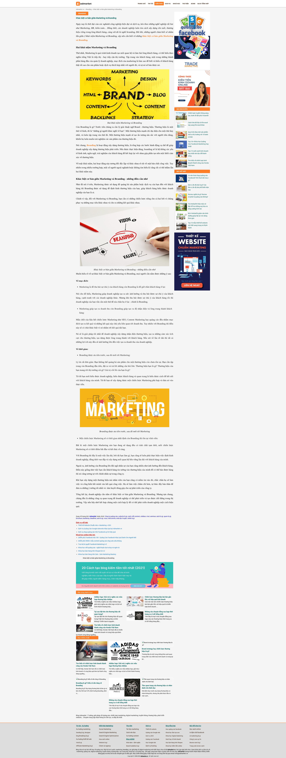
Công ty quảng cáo (111, 516)
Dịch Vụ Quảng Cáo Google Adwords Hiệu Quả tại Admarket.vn (100, 529)
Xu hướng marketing (83, 729)
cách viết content (134, 516)
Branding (88, 9)
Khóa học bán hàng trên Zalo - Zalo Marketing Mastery (97, 554)
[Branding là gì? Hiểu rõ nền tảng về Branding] (91, 679)
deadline (93, 518)
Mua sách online (104, 739)
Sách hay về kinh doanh (173, 739)
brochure (79, 518)
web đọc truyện (121, 518)
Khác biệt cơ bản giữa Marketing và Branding (107, 9)
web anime (112, 518)
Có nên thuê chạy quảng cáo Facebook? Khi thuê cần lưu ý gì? (198, 177)
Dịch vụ (168, 4)
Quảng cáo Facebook (152, 739)
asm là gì (100, 518)
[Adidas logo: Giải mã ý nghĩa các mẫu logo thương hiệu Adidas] (84, 608)
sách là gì (159, 516)
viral (147, 516)
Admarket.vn (80, 9)
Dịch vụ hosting (151, 746)
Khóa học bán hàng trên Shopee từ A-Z (91, 551)
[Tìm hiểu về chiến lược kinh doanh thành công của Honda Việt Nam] (84, 631)
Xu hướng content (132, 736)
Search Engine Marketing (108, 732)
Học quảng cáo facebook (173, 729)
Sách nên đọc (131, 732)
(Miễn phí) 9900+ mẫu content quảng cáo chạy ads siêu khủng (100, 541)
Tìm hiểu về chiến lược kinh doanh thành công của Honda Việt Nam (198, 162)
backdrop (86, 518)
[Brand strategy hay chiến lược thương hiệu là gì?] (157, 645)
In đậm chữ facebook (197, 732)
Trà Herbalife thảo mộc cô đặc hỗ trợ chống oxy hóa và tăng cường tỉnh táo (198, 206)
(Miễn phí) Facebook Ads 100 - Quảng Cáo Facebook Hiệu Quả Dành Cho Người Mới (107, 538)
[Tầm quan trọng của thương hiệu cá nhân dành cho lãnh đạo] (157, 682)
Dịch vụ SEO (150, 736)
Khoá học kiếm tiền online (174, 746)
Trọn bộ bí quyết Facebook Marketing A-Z (92, 544)
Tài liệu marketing (132, 729)
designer (87, 732)
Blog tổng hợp (203, 4)
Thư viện (185, 4)
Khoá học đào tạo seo (173, 732)
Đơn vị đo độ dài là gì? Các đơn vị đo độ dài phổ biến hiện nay (198, 187)
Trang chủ (142, 4)
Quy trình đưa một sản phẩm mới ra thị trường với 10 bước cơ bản (198, 134)
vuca (105, 518)
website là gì (122, 516)
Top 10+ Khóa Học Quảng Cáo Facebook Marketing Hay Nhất (198, 143)
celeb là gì (131, 518)
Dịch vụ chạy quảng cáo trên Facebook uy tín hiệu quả (97, 532)
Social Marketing (105, 729)
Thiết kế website (151, 729)
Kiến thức (159, 4)
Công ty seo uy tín (195, 739)
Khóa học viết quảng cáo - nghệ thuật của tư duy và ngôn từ (98, 548)
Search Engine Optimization (109, 736)
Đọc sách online (195, 729)
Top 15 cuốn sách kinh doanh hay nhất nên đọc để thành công (198, 153)
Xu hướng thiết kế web (83, 739)
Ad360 (193, 4)
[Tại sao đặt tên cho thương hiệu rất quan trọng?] (84, 622)
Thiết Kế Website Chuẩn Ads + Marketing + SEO (94, 525)
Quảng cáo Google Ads (153, 732)
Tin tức (150, 4)
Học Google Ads (151, 742)
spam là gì (167, 516)
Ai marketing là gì (195, 736)
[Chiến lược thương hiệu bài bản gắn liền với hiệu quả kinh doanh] (135, 606)
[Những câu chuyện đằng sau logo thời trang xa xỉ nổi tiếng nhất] (135, 620)
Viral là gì (79, 742)
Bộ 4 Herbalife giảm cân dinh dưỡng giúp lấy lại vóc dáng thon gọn (198, 215)
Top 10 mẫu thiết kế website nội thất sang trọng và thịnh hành (197, 225)
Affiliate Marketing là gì (84, 746)
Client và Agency (105, 746)
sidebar (143, 516)
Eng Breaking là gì (82, 736)
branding (125, 749)
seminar (153, 516)
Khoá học (176, 4)
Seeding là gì (80, 732)
